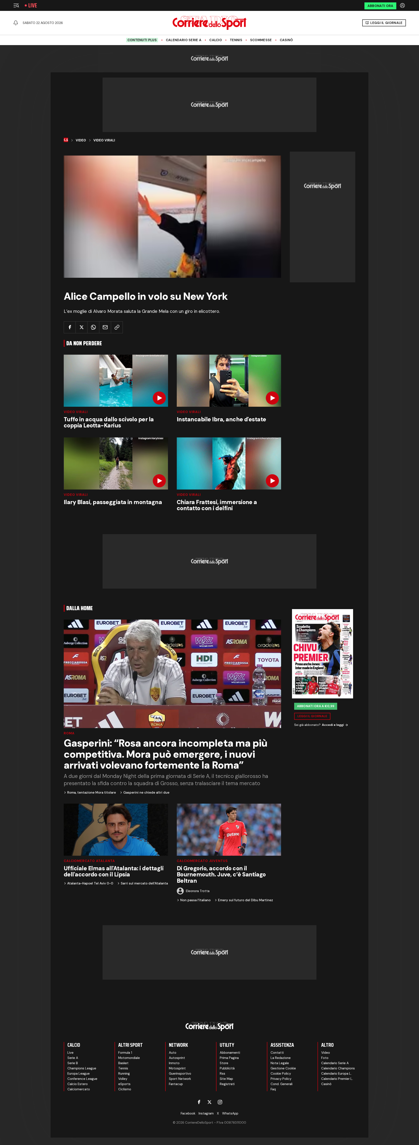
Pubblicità (227, 1068)
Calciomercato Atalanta (89, 861)
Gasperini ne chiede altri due (146, 793)
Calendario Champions (338, 1068)
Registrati (227, 1084)
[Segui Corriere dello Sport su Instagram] (220, 1102)
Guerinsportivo (180, 1073)
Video (81, 140)
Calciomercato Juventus (202, 861)
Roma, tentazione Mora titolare (91, 793)
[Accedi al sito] (403, 5)
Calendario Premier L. (337, 1079)
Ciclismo (124, 1089)
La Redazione (281, 1058)
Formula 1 (125, 1052)
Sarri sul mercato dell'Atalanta (144, 883)
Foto (324, 1058)
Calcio (215, 40)
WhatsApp (230, 1113)
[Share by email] (105, 327)
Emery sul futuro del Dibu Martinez (245, 900)
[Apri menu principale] (16, 5)
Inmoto (174, 1063)
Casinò (286, 40)
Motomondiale (129, 1058)
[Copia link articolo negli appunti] (117, 327)
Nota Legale (280, 1063)
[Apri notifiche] (15, 22)
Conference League (82, 1079)
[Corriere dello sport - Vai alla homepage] (209, 23)
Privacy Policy (281, 1079)
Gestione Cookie (283, 1068)
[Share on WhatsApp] (93, 327)
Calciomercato (78, 1089)
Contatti (277, 1052)
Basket (123, 1063)
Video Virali (104, 140)
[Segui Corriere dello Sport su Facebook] (199, 1102)
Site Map (226, 1079)
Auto (172, 1052)
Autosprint (177, 1058)
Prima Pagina (229, 1058)
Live (32, 5)
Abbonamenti (230, 1052)
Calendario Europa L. (336, 1073)
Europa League (78, 1073)
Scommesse (261, 40)
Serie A (72, 1058)
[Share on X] (81, 327)
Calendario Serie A (183, 40)
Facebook (188, 1113)
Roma (69, 733)
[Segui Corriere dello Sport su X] (209, 1102)
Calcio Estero (77, 1084)
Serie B (72, 1063)
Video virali (76, 412)
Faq (273, 1089)
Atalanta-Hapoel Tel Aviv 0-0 (90, 883)
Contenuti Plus (142, 40)
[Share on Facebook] (70, 327)
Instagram (206, 1113)
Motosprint (177, 1068)
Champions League (81, 1068)
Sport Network (180, 1079)
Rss (222, 1073)
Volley (122, 1079)
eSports (124, 1084)
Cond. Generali (281, 1084)
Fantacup (176, 1084)
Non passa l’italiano (195, 900)
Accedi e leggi (333, 725)
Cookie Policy (281, 1073)
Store (224, 1063)
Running (124, 1073)
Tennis (236, 40)
